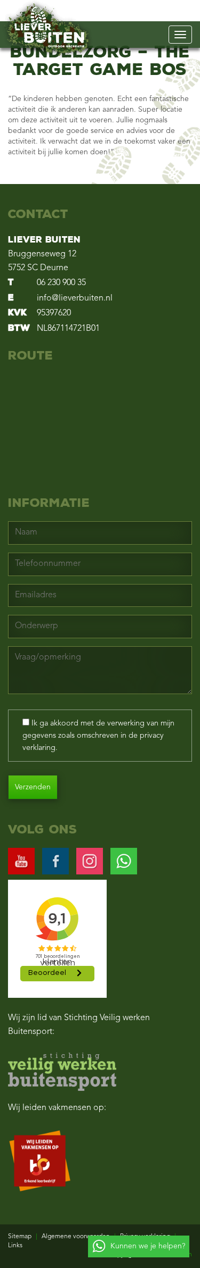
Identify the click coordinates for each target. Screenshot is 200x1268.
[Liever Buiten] (46, 30)
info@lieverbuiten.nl (75, 298)
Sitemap (19, 1236)
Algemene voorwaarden (76, 1236)
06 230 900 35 (61, 283)
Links (15, 1245)
